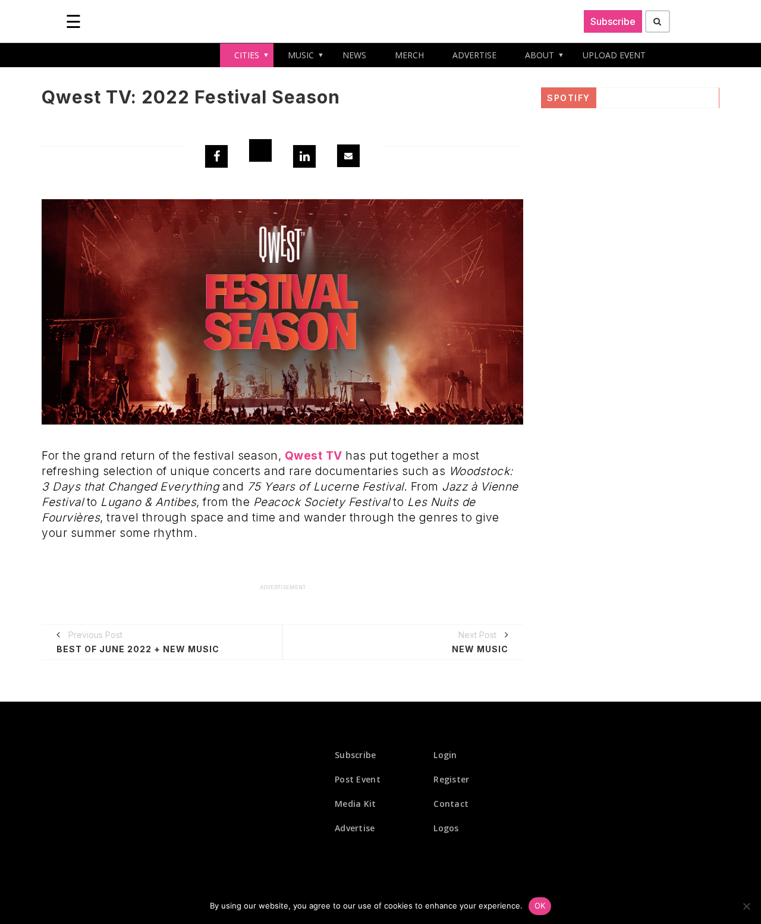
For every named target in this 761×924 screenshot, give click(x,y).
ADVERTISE (474, 55)
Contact (450, 803)
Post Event (357, 779)
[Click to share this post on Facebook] (216, 156)
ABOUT (539, 55)
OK (540, 905)
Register (451, 779)
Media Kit (355, 803)
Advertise (355, 828)
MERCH (409, 55)
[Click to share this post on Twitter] (260, 150)
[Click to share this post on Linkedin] (304, 156)
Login (445, 754)
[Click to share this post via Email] (348, 156)
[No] (746, 906)
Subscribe (613, 21)
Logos (446, 828)
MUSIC (301, 55)
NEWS (354, 55)
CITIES (246, 55)
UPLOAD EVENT (614, 55)
